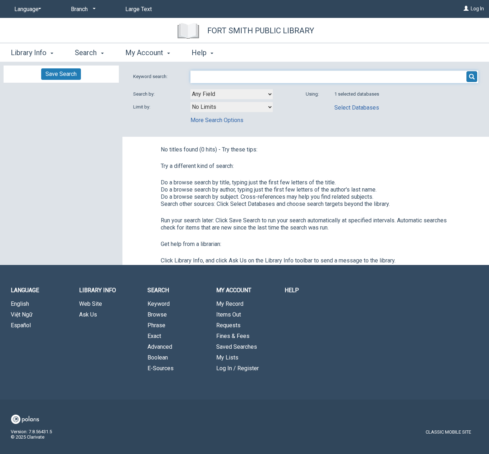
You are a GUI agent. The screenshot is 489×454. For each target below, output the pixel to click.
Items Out (228, 314)
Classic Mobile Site (448, 432)
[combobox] (231, 94)
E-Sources (160, 368)
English (20, 303)
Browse (157, 314)
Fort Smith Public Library (260, 30)
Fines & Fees (233, 336)
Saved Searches (236, 346)
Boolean (157, 357)
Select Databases (356, 107)
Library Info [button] (29, 52)
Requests (228, 325)
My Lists (227, 357)
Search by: (144, 94)
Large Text (138, 9)
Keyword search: (151, 76)
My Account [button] (145, 52)
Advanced (159, 346)
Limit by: (142, 107)
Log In (477, 8)
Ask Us (88, 314)
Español (21, 325)
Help (292, 290)
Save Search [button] (61, 74)
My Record (229, 303)
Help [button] (200, 52)
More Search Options (216, 120)
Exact (154, 336)
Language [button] (25, 290)
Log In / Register (237, 368)
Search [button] (86, 52)
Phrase (156, 325)
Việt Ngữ (22, 314)
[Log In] (466, 8)
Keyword (158, 303)
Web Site (90, 303)
